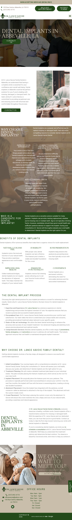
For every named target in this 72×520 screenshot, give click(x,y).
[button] (70, 16)
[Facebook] (12, 506)
